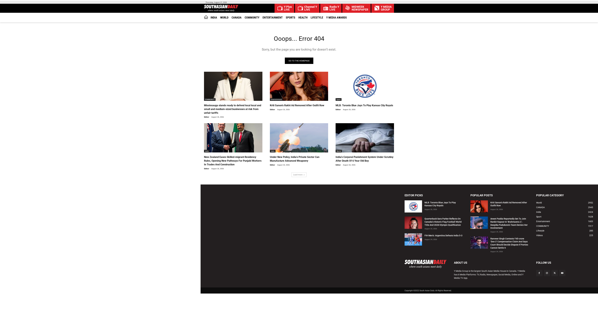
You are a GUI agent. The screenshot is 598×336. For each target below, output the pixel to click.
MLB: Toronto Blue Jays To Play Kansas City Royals (364, 105)
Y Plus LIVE (288, 8)
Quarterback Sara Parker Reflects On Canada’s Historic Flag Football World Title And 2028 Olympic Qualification (443, 221)
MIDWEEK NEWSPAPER (360, 8)
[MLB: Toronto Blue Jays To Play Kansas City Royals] (365, 86)
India (207, 151)
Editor (206, 117)
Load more (298, 174)
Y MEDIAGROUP (386, 8)
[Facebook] (539, 273)
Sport (339, 99)
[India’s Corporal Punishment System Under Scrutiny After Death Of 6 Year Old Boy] (365, 137)
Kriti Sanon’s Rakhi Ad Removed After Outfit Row (297, 105)
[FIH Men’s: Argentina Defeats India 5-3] (413, 239)
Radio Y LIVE (334, 8)
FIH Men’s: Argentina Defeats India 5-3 (443, 235)
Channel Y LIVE (310, 8)
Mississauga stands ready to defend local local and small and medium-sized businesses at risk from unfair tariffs (232, 109)
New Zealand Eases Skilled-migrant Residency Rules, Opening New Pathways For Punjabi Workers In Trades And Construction (232, 161)
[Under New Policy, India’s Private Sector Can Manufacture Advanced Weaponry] (299, 137)
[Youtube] (562, 273)
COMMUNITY (210, 99)
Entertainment (276, 99)
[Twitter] (555, 273)
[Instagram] (547, 273)
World (339, 151)
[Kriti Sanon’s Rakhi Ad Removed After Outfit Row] (299, 86)
